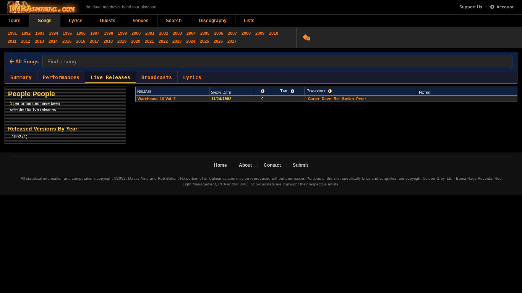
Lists (249, 20)
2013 (39, 41)
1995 (67, 33)
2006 (218, 33)
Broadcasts (156, 77)
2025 (204, 41)
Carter (313, 99)
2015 (66, 41)
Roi (337, 99)
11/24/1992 (222, 99)
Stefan (348, 99)
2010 (273, 33)
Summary (21, 77)
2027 (232, 41)
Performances (61, 77)
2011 (12, 41)
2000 (136, 33)
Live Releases (110, 77)
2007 (232, 33)
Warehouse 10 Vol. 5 (157, 99)
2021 (149, 41)
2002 (163, 33)
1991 (12, 33)
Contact (272, 165)
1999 (122, 33)
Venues (141, 20)
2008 (246, 33)
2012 (25, 41)
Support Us (470, 7)
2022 (163, 41)
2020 (135, 41)
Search (174, 20)
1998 (108, 33)
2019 (121, 41)
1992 (26, 33)
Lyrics (76, 20)
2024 (190, 41)
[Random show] (307, 37)
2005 (204, 33)
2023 (177, 41)
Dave (326, 99)
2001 (149, 33)
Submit (300, 165)
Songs (45, 20)
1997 (94, 33)
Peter (361, 99)
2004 (191, 33)
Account (505, 7)
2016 (80, 41)
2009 (259, 33)
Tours (14, 20)
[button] (262, 91)
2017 (94, 41)
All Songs (26, 61)
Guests (107, 20)
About (245, 165)
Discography (213, 20)
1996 (81, 33)
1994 (53, 33)
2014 (53, 41)
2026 (218, 41)
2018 (108, 41)
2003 (177, 33)
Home (220, 165)
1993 (39, 33)
